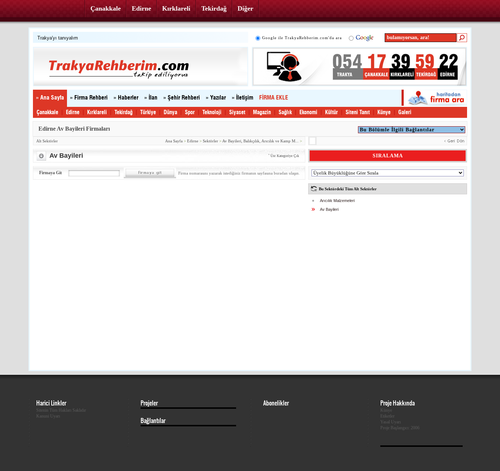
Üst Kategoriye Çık (284, 156)
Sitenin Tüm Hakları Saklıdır (61, 410)
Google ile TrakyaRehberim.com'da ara (302, 37)
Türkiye (148, 112)
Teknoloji (211, 112)
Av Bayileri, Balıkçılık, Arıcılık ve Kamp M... (260, 141)
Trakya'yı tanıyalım (57, 38)
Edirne (141, 8)
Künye (384, 112)
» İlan (150, 98)
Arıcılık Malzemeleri (337, 200)
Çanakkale (105, 8)
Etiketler (387, 416)
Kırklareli (176, 8)
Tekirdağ (214, 8)
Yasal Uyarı (390, 422)
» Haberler (125, 98)
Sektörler (210, 141)
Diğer (245, 8)
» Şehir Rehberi (181, 98)
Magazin (262, 112)
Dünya (170, 112)
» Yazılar (216, 98)
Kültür (331, 112)
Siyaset (237, 112)
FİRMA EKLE (273, 98)
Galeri (404, 112)
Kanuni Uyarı (48, 416)
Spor (190, 112)
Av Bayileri (329, 209)
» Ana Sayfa (50, 98)
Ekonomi (308, 112)
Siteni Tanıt (358, 112)
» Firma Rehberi (89, 98)
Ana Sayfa (174, 141)
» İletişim (242, 98)
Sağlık (285, 112)
